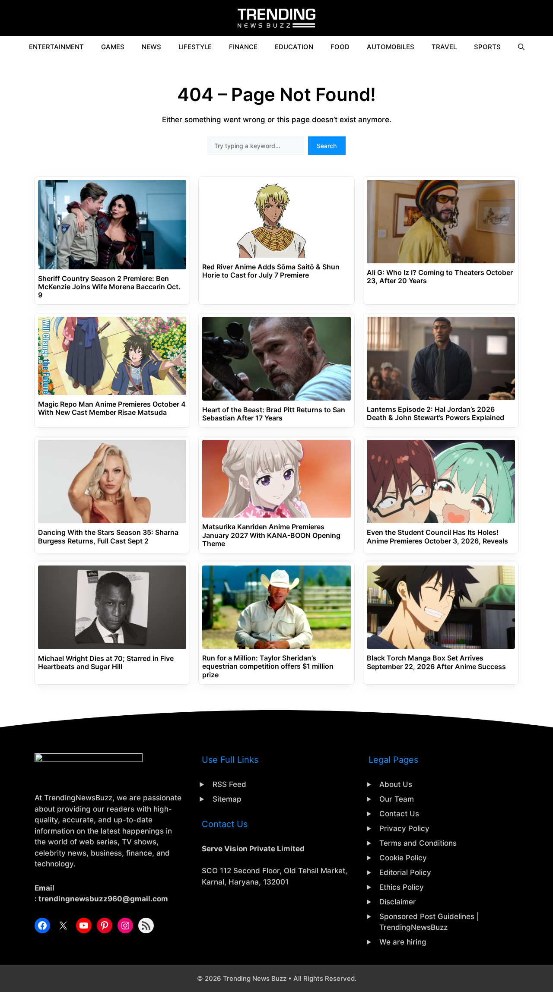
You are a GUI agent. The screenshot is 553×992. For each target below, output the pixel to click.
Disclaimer (397, 901)
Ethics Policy (401, 887)
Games (112, 47)
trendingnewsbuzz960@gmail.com (103, 898)
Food (340, 47)
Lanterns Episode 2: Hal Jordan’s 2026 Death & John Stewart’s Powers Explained (435, 413)
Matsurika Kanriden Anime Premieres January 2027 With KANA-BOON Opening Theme (271, 535)
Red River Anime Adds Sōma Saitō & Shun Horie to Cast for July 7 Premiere (271, 271)
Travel (444, 47)
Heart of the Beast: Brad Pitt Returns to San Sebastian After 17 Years (273, 414)
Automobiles (390, 47)
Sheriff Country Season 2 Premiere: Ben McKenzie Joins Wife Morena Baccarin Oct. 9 (109, 287)
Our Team (396, 799)
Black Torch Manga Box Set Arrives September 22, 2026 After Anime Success (436, 662)
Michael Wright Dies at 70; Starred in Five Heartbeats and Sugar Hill (106, 662)
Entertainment (56, 47)
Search (327, 145)
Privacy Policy (404, 828)
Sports (487, 47)
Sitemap (227, 799)
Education (294, 47)
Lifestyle (195, 47)
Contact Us (399, 813)
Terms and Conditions (418, 843)
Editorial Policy (405, 872)
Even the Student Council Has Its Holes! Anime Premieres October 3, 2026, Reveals (437, 536)
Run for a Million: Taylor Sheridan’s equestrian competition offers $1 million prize (268, 666)
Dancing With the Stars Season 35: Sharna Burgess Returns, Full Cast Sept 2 (108, 536)
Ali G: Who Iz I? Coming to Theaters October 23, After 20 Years (440, 277)
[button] (521, 47)
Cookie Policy (403, 857)
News (151, 47)
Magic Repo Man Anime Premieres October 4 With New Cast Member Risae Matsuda (112, 408)
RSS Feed (229, 784)
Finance (243, 47)
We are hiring (402, 942)
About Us (395, 784)
